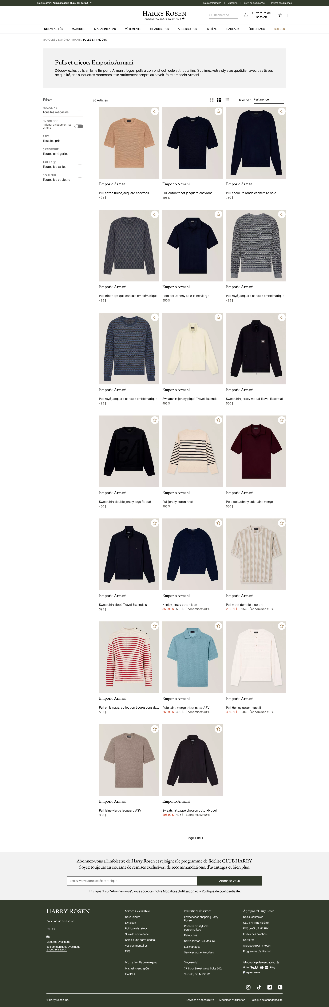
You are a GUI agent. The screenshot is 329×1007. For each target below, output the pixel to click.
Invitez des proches (281, 3)
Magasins (232, 3)
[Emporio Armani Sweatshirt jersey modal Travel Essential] (256, 349)
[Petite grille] (227, 100)
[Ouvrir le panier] (289, 15)
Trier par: (245, 100)
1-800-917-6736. (56, 950)
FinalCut (130, 974)
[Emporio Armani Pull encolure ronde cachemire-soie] (256, 143)
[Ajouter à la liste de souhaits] (155, 111)
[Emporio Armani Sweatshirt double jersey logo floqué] (129, 451)
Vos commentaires (136, 945)
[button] (211, 15)
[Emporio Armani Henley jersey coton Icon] (192, 554)
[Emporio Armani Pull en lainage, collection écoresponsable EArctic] (129, 657)
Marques (49, 39)
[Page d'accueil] (164, 15)
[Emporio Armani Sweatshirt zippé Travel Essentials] (129, 554)
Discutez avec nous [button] (58, 942)
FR (53, 929)
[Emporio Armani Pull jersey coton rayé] (192, 451)
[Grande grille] (211, 100)
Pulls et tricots (95, 39)
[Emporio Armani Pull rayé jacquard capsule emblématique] (256, 246)
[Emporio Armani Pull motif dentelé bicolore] (256, 554)
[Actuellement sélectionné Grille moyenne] (219, 100)
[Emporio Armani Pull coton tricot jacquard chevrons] (129, 143)
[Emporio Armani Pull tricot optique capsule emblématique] (129, 246)
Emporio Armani (69, 39)
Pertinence (261, 99)
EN (48, 929)
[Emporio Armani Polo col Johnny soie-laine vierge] (192, 246)
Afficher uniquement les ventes (57, 126)
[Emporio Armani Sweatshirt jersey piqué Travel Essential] (192, 349)
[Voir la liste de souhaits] (280, 15)
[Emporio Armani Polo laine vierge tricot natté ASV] (192, 657)
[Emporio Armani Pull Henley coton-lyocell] (256, 657)
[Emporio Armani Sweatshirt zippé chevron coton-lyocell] (192, 760)
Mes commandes (212, 3)
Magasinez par (105, 29)
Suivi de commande (254, 3)
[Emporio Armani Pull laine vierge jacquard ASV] (129, 760)
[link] (259, 15)
